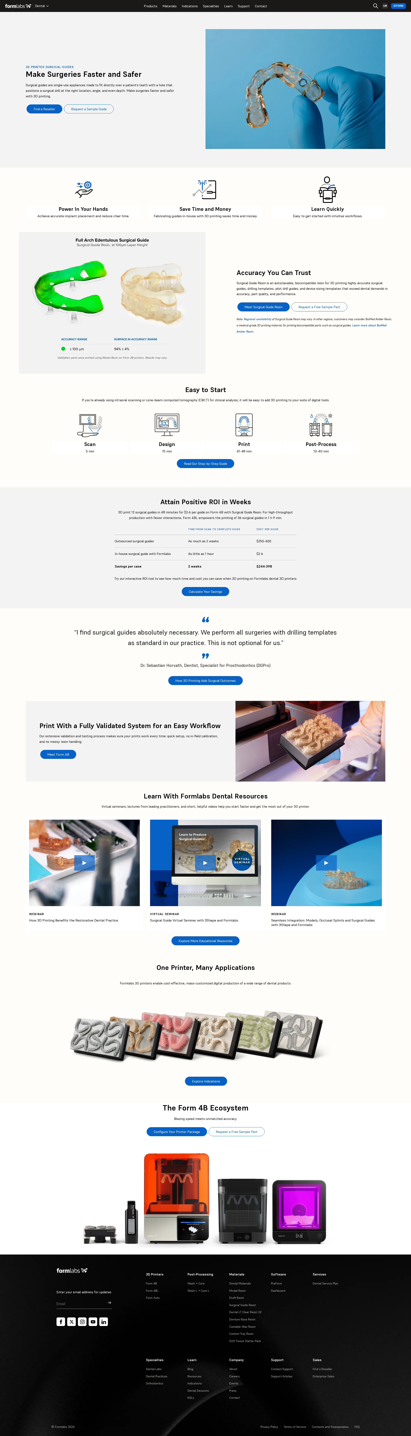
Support (244, 6)
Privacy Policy (269, 1427)
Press (233, 1391)
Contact (261, 6)
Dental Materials (240, 1283)
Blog (190, 1369)
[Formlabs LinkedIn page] (103, 1321)
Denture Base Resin (242, 1319)
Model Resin (237, 1291)
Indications (190, 6)
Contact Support (282, 1369)
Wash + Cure (196, 1283)
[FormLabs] (18, 6)
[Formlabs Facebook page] (61, 1321)
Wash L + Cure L (198, 1291)
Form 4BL (152, 1291)
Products (150, 6)
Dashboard (278, 1291)
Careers (234, 1376)
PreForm (276, 1283)
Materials (169, 6)
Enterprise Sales (323, 1376)
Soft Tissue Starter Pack (245, 1341)
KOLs (191, 1398)
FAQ (357, 1427)
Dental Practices (156, 1376)
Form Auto (153, 1298)
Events (233, 1383)
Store (398, 5)
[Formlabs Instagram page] (82, 1321)
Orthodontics (154, 1383)
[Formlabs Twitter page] (71, 1321)
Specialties (211, 6)
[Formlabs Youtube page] (93, 1321)
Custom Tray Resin (241, 1334)
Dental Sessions (198, 1391)
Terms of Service (295, 1427)
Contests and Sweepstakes (330, 1427)
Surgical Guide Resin (242, 1305)
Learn (228, 6)
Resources (194, 1376)
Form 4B (151, 1283)
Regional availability (257, 319)
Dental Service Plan (325, 1283)
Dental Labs (154, 1369)
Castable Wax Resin (242, 1327)
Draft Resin (236, 1298)
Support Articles (281, 1376)
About (233, 1369)
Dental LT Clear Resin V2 (245, 1312)
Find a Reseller (322, 1369)
